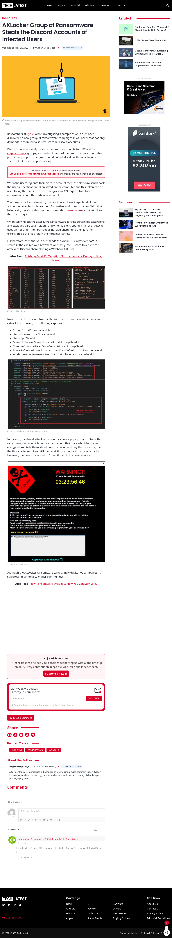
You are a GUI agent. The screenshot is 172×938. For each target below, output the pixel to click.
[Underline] (29, 820)
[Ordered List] (36, 820)
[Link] (51, 820)
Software (118, 904)
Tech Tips (92, 913)
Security (54, 749)
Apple (61, 5)
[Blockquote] (44, 820)
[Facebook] (9, 735)
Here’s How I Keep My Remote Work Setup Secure (151, 224)
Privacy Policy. (66, 705)
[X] (15, 735)
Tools (119, 5)
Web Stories (120, 913)
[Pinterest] (27, 735)
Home (5, 17)
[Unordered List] (40, 820)
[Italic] (25, 820)
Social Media (94, 918)
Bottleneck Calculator (150, 933)
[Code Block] (47, 820)
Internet (17, 749)
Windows (90, 5)
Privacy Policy (155, 913)
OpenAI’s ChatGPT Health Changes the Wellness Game (151, 236)
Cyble (30, 134)
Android (75, 5)
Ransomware (35, 749)
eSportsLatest (12, 917)
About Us (152, 904)
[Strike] (32, 820)
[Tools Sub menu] (124, 5)
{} (55, 820)
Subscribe (93, 698)
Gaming (105, 5)
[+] (58, 820)
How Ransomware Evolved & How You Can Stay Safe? (63, 584)
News (49, 5)
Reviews (92, 908)
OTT (89, 904)
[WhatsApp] (21, 735)
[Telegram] (33, 735)
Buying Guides (121, 918)
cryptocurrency (16, 153)
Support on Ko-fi (56, 673)
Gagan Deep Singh (45, 47)
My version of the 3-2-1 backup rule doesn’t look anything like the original (149, 212)
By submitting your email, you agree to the (44, 705)
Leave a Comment (22, 717)
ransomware (74, 210)
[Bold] (21, 820)
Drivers (117, 908)
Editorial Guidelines (158, 918)
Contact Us (153, 908)
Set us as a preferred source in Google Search (35, 173)
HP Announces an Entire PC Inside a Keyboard (150, 248)
